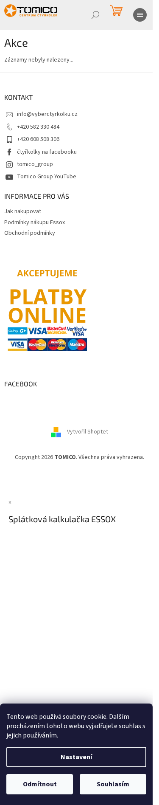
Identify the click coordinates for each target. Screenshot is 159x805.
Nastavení (76, 757)
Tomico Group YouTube (46, 176)
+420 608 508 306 (38, 139)
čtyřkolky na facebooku (47, 152)
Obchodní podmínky (29, 233)
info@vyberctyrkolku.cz (47, 114)
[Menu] (139, 14)
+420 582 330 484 (38, 127)
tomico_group (35, 164)
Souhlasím (113, 784)
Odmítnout (40, 784)
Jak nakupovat (22, 211)
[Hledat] (95, 14)
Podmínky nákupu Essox (34, 222)
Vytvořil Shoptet (87, 432)
